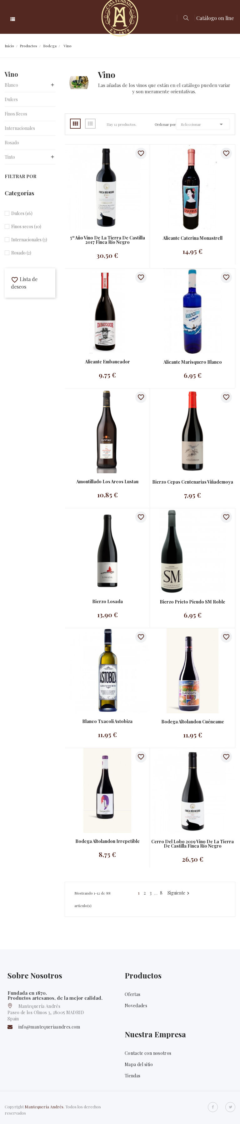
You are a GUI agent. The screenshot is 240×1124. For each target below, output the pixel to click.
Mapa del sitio (139, 1064)
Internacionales (20, 128)
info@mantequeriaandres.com (49, 1027)
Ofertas (132, 994)
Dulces (11, 99)
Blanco (11, 85)
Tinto (10, 157)
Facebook (213, 1107)
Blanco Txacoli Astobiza (107, 721)
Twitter (230, 1107)
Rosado (12, 143)
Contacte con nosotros (148, 1053)
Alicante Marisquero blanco (192, 362)
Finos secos (16, 114)
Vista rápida (101, 187)
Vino (11, 74)
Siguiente (179, 893)
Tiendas (132, 1076)
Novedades (136, 1006)
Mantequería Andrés (44, 1106)
